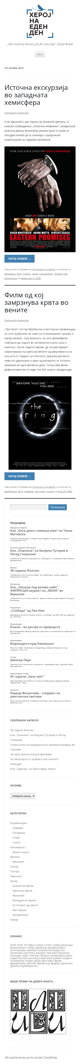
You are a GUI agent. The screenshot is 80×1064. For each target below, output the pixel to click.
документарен (56, 947)
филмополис (18, 963)
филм (58, 960)
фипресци (43, 963)
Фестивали (19, 910)
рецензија (45, 958)
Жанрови (18, 895)
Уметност (16, 876)
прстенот (40, 491)
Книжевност (18, 847)
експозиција (18, 950)
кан (62, 950)
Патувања (18, 832)
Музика (15, 857)
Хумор (14, 919)
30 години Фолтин (21, 730)
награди (15, 955)
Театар (14, 871)
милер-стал (60, 273)
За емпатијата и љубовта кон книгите (34, 759)
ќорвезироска (29, 966)
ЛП (26, 945)
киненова (16, 953)
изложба (42, 950)
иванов (31, 950)
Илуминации (18, 823)
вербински (10, 491)
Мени (40, 54)
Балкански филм (22, 886)
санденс (67, 958)
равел (68, 955)
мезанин (64, 953)
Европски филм (22, 890)
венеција (67, 945)
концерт (41, 953)
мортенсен (10, 278)
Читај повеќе (19, 258)
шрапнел (67, 963)
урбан (37, 960)
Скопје (14, 866)
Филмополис (20, 915)
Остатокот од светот (44, 269)
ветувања (10, 273)
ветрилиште (18, 947)
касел (35, 273)
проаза (44, 955)
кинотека (29, 953)
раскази (33, 958)
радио (14, 958)
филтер (31, 963)
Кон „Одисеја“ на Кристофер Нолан (33, 769)
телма (29, 960)
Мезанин (18, 861)
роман (57, 958)
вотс (19, 273)
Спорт (16, 837)
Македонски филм (24, 900)
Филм (13, 881)
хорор (50, 491)
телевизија (17, 960)
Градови (17, 828)
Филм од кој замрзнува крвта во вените (36, 302)
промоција (57, 955)
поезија (34, 955)
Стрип (16, 842)
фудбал (55, 963)
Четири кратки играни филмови (31, 754)
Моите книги (20, 852)
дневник (29, 491)
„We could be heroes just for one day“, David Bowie (30, 1057)
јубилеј (14, 966)
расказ (23, 958)
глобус (27, 273)
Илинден (16, 764)
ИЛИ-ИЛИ (16, 945)
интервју (54, 950)
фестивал (48, 960)
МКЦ (31, 945)
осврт (25, 955)
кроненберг (46, 273)
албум (56, 945)
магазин (52, 953)
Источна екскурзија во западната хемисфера (36, 95)
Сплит (48, 945)
